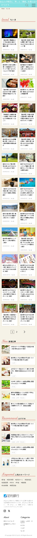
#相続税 (23, 482)
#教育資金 (13, 485)
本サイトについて (9, 521)
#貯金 (3, 480)
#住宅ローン (19, 480)
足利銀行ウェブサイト (10, 524)
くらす (23, 528)
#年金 (17, 482)
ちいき (23, 531)
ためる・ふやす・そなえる (27, 521)
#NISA (12, 482)
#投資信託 (28, 480)
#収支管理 (10, 480)
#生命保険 (5, 485)
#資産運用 (5, 482)
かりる (23, 525)
